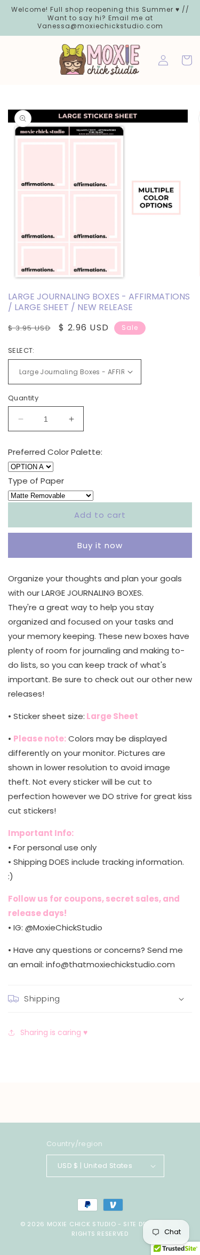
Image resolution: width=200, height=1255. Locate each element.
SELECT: (21, 350)
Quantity (23, 398)
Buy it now (100, 545)
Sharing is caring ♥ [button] (53, 1032)
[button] (100, 998)
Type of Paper (36, 480)
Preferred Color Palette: (55, 451)
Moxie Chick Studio (81, 1224)
